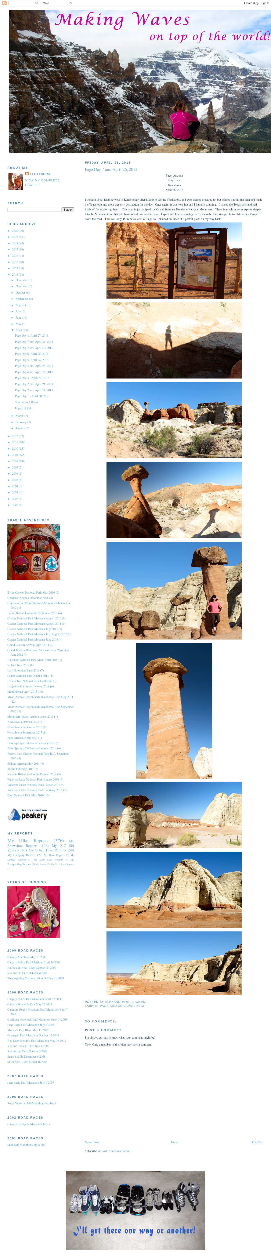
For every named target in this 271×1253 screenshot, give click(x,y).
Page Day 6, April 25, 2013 (31, 354)
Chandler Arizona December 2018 (27, 598)
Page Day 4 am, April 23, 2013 (34, 372)
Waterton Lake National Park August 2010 (33, 779)
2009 (15, 455)
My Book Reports (54, 855)
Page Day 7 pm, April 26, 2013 (34, 342)
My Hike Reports (27, 840)
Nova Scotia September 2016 (24, 727)
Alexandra (39, 174)
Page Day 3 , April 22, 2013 (32, 378)
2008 (15, 461)
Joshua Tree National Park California (29, 681)
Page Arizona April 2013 (122, 1005)
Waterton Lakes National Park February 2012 (34, 790)
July (19, 311)
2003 (15, 492)
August (20, 305)
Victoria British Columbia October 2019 (31, 774)
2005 (15, 480)
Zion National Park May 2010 (25, 795)
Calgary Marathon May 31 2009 (26, 957)
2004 (15, 486)
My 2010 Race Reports (48, 859)
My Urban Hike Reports (47, 850)
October (21, 292)
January (21, 428)
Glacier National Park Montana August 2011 (34, 624)
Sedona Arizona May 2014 (23, 763)
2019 (15, 237)
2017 (15, 249)
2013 (15, 274)
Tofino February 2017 (20, 769)
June (19, 317)
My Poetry (41, 864)
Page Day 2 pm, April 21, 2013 (34, 384)
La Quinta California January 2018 (28, 686)
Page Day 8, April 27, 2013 (31, 335)
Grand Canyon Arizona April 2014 (28, 645)
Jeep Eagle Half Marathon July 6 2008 (30, 1025)
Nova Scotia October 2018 (23, 722)
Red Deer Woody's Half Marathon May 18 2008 (36, 1041)
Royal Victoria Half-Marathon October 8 (31, 1103)
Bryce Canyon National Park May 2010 (31, 592)
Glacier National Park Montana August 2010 (34, 618)
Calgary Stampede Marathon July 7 (28, 1124)
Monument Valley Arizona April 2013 (30, 716)
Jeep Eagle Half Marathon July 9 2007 (30, 1082)
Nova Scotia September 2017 (24, 732)
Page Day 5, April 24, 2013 (31, 360)
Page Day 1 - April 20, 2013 (32, 396)
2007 (15, 467)
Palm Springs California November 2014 (31, 748)
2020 (15, 231)
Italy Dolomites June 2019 (23, 670)
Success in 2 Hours (26, 402)
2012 (15, 436)
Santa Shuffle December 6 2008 (26, 1056)
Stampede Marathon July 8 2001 (27, 1145)
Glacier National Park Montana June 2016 (32, 639)
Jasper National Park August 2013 (28, 676)
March (20, 416)
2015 (15, 262)
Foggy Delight (23, 408)
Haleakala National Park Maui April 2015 (32, 660)
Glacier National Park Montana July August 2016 (37, 634)
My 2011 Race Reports (62, 864)
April (19, 330)
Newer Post (92, 1142)
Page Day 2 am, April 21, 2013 (34, 390)
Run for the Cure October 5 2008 (27, 1051)
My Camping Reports (21, 855)
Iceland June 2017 (18, 665)
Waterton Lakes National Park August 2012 (33, 785)
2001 (15, 505)
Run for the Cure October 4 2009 (27, 973)
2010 (15, 448)
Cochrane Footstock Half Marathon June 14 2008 (37, 1019)
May (19, 324)
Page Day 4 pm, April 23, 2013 (34, 366)
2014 (15, 268)
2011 (15, 442)
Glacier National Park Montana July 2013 (32, 629)
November (22, 286)
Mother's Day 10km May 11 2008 (27, 1030)
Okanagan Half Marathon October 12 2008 (33, 1035)
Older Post (257, 1142)
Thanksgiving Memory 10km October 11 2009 (35, 978)
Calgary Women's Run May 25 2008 (29, 1004)
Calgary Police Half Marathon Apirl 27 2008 (34, 999)
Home (174, 1142)
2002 (15, 499)
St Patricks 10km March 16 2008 (27, 1062)
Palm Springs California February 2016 (31, 743)
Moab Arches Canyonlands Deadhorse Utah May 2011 (40, 697)
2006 (15, 473)
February (21, 422)
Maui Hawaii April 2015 (22, 691)
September (22, 299)
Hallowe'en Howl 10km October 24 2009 (31, 968)
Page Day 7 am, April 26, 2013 (34, 348)
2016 (15, 256)
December (22, 280)
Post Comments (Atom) (116, 1151)
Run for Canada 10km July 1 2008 (28, 1046)
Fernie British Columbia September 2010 (32, 613)
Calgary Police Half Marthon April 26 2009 (33, 962)
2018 (15, 243)
